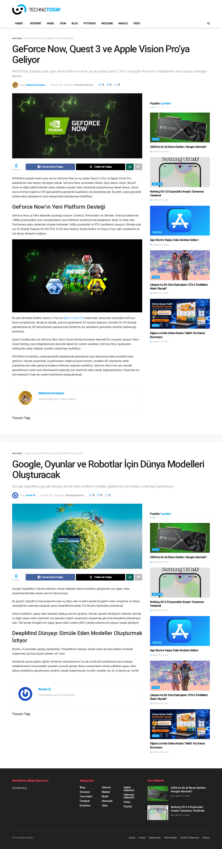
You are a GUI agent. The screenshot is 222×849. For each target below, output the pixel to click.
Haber (19, 23)
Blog (75, 23)
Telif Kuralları (170, 837)
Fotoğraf (89, 23)
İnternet (35, 23)
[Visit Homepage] (36, 9)
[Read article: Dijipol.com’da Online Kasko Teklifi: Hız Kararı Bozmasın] (180, 314)
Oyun (63, 23)
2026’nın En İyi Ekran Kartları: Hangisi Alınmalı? (178, 146)
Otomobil (107, 801)
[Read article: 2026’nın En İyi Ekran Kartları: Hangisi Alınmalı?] (180, 128)
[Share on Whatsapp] (130, 167)
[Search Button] (208, 23)
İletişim (206, 837)
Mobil (50, 23)
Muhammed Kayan (35, 85)
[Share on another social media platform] (138, 167)
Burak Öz (31, 495)
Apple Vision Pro (73, 318)
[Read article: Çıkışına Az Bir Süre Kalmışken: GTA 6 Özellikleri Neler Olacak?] (180, 265)
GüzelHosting (19, 788)
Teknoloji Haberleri (83, 85)
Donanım (85, 792)
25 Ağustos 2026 (160, 200)
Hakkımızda (155, 837)
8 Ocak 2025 (56, 85)
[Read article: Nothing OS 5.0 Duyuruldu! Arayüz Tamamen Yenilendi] (180, 172)
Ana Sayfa (17, 38)
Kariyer (132, 837)
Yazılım (157, 184)
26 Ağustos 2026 (160, 152)
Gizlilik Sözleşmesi (189, 837)
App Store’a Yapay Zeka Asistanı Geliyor (174, 240)
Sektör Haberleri (129, 789)
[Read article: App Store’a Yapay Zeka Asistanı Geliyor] (180, 221)
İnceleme (107, 23)
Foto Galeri (86, 796)
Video (136, 23)
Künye (142, 837)
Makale (123, 23)
